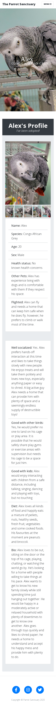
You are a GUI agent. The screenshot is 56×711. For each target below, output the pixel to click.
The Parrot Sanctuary (18, 4)
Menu (47, 4)
